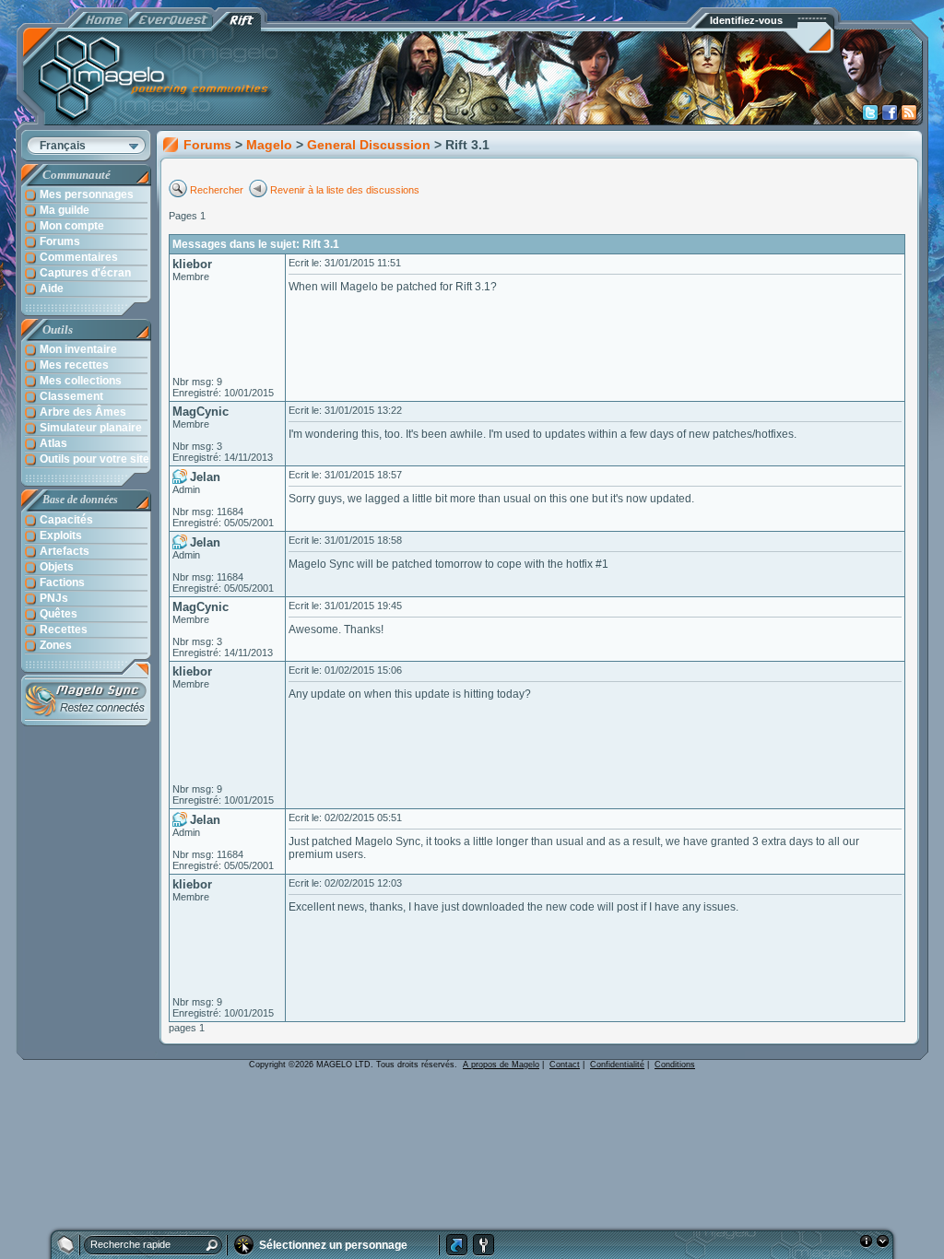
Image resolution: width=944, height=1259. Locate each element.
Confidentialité (617, 1064)
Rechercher (218, 189)
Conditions (675, 1064)
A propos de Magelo (501, 1064)
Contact (564, 1064)
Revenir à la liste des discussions (344, 189)
